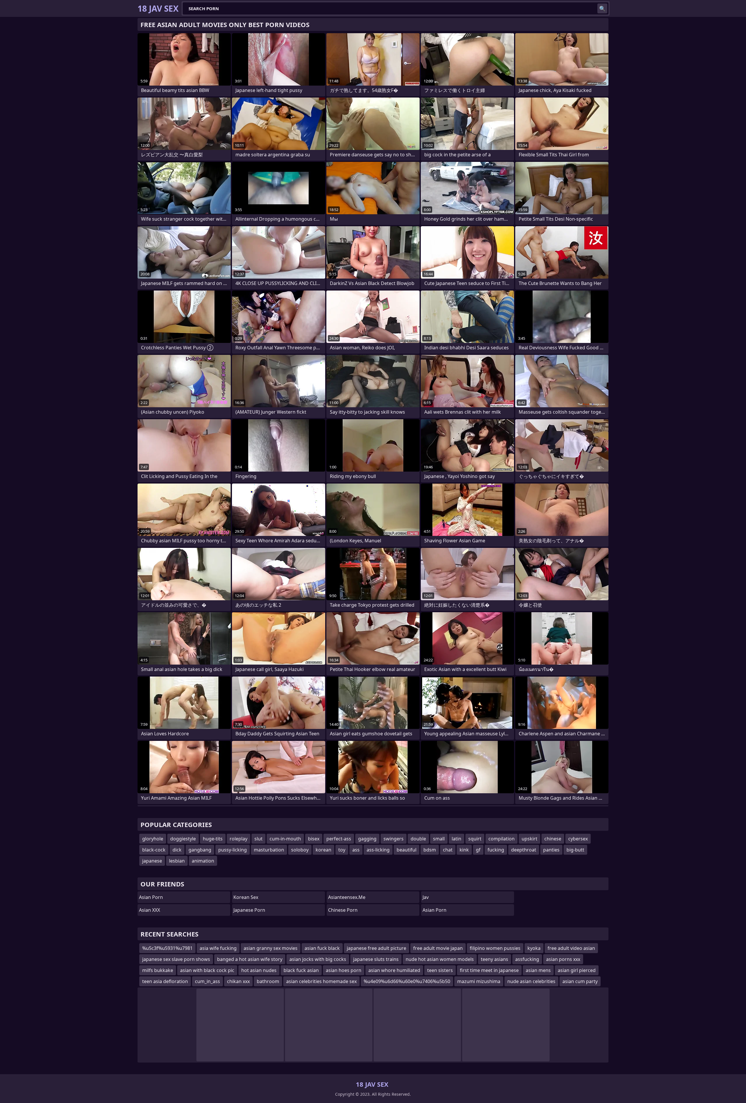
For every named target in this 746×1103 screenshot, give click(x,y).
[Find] (602, 8)
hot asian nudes (259, 970)
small (439, 838)
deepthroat (523, 850)
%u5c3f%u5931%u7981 (167, 948)
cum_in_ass (207, 981)
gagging (367, 838)
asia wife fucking (218, 948)
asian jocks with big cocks (317, 959)
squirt (474, 838)
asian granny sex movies (271, 948)
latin (456, 838)
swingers (393, 838)
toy (341, 850)
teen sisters (440, 970)
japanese (152, 861)
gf (478, 850)
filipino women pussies (495, 948)
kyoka (534, 948)
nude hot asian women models (440, 959)
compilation (501, 838)
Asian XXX (149, 910)
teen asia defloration (165, 981)
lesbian (177, 861)
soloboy (300, 850)
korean (323, 850)
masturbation (269, 850)
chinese (552, 838)
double (418, 838)
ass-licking (378, 850)
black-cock (154, 850)
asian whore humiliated (394, 970)
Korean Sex (245, 897)
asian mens (538, 970)
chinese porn (343, 910)
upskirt (529, 838)
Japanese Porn (249, 910)
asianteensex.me (346, 897)
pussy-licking (232, 850)
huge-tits (213, 838)
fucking (496, 850)
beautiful (406, 850)
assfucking (527, 959)
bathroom (268, 981)
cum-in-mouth (285, 838)
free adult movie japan (438, 948)
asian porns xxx (563, 959)
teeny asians (494, 959)
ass (356, 850)
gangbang (200, 850)
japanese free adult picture (376, 948)
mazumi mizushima (478, 981)
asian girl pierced (577, 970)
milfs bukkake (157, 970)
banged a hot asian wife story (249, 959)
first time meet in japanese (489, 970)
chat (448, 850)
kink (464, 850)
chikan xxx (238, 981)
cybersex (578, 838)
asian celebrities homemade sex (321, 981)
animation (203, 861)
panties (551, 850)
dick (177, 850)
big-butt (575, 850)
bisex (313, 838)
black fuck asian (301, 970)
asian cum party (580, 981)
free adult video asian (571, 948)
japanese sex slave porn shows (176, 959)
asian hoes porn (343, 970)
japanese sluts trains (376, 959)
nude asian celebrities (531, 981)
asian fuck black (322, 948)
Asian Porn (151, 897)
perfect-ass (338, 838)
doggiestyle (183, 838)
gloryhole (152, 838)
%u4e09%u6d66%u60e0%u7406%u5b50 (407, 981)
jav (426, 897)
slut (258, 838)
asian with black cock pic (207, 970)
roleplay (238, 838)
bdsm (429, 850)
